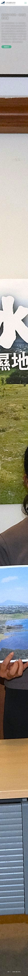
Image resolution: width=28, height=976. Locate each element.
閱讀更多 (6, 47)
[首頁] (7, 3)
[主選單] (25, 3)
